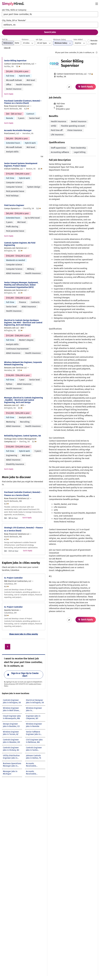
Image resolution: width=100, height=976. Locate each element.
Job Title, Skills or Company (14, 10)
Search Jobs (50, 32)
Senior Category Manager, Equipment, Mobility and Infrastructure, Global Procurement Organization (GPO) (21, 284)
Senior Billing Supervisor (15, 60)
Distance (25, 39)
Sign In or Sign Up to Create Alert (25, 674)
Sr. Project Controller (13, 578)
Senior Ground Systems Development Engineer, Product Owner (20, 164)
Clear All (7, 48)
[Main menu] (96, 3)
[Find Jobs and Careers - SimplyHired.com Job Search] (13, 4)
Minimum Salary (59, 39)
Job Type (39, 39)
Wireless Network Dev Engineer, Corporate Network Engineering (23, 363)
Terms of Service (9, 684)
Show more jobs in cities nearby (23, 634)
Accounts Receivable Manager (17, 130)
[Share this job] (69, 87)
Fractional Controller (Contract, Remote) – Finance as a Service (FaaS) (22, 102)
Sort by (4, 39)
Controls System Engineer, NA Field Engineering (19, 244)
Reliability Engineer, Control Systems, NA (22, 436)
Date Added (78, 39)
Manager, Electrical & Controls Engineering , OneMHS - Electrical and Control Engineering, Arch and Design (23, 400)
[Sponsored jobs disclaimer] (96, 52)
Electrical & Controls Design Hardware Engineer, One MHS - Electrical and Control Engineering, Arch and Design (23, 322)
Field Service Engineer (14, 205)
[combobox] (50, 14)
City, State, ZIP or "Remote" (14, 20)
